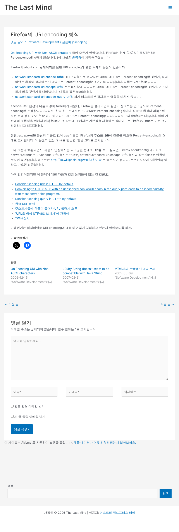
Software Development (43, 42)
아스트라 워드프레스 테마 (117, 512)
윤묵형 (76, 57)
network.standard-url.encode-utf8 (39, 77)
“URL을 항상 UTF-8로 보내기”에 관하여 (42, 213)
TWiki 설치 (22, 218)
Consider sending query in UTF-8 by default (45, 198)
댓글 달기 (17, 42)
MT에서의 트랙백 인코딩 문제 (135, 269)
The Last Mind (28, 7)
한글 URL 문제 (25, 203)
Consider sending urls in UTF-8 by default (44, 184)
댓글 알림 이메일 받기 (29, 406)
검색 (10, 486)
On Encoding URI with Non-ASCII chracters (41, 52)
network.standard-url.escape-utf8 (39, 87)
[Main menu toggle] (170, 7)
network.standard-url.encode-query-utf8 (43, 96)
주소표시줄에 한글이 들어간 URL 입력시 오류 (46, 208)
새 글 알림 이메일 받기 (29, 416)
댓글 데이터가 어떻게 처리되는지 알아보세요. (105, 442)
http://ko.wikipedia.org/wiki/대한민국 (76, 160)
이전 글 (12, 304)
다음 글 (167, 304)
